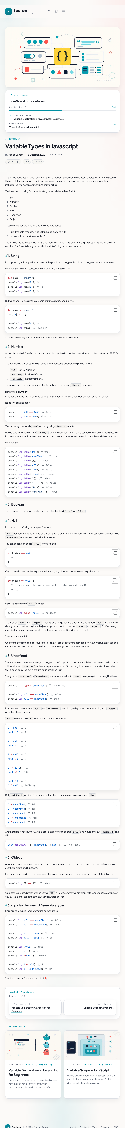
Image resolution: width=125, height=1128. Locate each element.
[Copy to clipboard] (115, 277)
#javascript (13, 161)
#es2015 (38, 161)
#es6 (26, 161)
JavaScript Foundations (26, 101)
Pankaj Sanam (15, 154)
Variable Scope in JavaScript (88, 1070)
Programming (45, 1064)
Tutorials (29, 1064)
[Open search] (49, 11)
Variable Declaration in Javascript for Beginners (33, 1072)
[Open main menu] (63, 11)
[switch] (56, 11)
